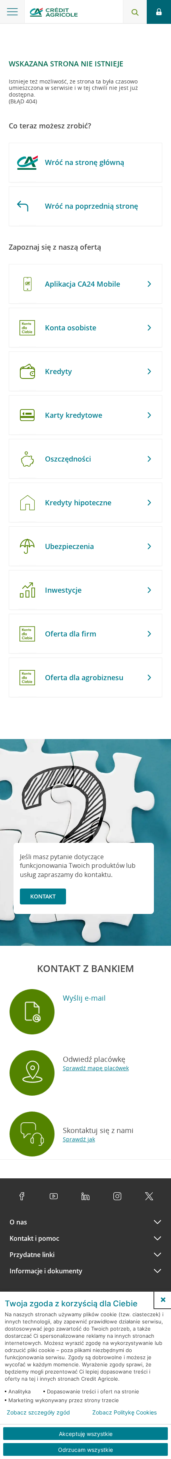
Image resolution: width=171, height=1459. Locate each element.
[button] (163, 1300)
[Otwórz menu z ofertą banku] (12, 12)
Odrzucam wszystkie (85, 1449)
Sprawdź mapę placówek (96, 1068)
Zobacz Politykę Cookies (124, 1412)
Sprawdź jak (79, 1139)
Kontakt (43, 896)
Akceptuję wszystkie (86, 1433)
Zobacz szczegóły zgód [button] (38, 1412)
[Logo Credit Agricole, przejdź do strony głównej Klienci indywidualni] (54, 13)
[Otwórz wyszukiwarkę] (135, 12)
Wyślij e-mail (84, 998)
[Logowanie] (159, 12)
